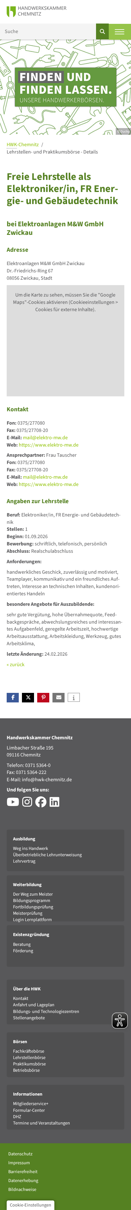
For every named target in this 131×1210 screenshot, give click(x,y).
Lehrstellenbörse (29, 1057)
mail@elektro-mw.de (45, 437)
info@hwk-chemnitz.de (47, 779)
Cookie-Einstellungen (30, 1205)
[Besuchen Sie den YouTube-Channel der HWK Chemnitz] (14, 804)
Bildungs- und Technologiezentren (46, 1011)
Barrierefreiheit (23, 1171)
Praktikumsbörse (29, 1064)
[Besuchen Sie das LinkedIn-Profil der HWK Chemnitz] (56, 804)
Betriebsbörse (26, 1070)
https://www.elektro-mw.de (49, 444)
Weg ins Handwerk (30, 848)
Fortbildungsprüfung (33, 907)
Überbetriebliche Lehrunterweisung (47, 854)
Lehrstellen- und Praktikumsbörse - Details (52, 151)
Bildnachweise (22, 1189)
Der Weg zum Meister (33, 894)
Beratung (22, 944)
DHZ (17, 1116)
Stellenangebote (29, 1018)
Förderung (23, 950)
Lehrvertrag (24, 861)
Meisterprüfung (27, 913)
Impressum (19, 1162)
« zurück (15, 664)
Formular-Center (29, 1110)
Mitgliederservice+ (30, 1103)
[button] (13, 697)
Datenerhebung (23, 1180)
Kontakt (20, 998)
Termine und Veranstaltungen (41, 1123)
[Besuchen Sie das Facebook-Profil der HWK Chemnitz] (42, 804)
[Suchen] (102, 31)
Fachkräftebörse (28, 1051)
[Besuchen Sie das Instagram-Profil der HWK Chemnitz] (28, 804)
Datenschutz (20, 1154)
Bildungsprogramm (31, 900)
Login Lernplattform (32, 919)
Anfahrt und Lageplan (33, 1004)
